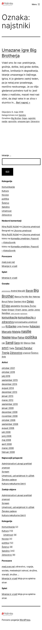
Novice (5, 195)
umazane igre (24, 121)
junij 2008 (6, 436)
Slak (33, 343)
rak (3, 343)
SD (21, 343)
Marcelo (7, 331)
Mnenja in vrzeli (9, 266)
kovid (3, 327)
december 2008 (9, 412)
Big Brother (16, 118)
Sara (17, 342)
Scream (5, 471)
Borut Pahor (7, 301)
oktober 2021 (8, 368)
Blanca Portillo (21, 296)
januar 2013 (7, 396)
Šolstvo (5, 203)
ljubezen (35, 326)
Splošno (22, 115)
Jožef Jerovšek (15, 313)
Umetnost (7, 211)
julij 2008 (6, 432)
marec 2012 (7, 400)
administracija (6, 291)
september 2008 (10, 424)
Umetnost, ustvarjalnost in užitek (18, 475)
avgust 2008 (8, 428)
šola (4, 356)
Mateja (16, 331)
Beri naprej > (23, 102)
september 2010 (10, 404)
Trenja (5, 352)
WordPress (25, 620)
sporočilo (12, 121)
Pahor (21, 337)
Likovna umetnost (31, 226)
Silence (27, 343)
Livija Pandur (23, 326)
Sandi (9, 342)
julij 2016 (6, 376)
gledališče (15, 306)
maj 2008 (6, 440)
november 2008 (10, 416)
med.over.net (8, 262)
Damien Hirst (20, 301)
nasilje (4, 121)
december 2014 (9, 384)
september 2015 (10, 380)
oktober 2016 (8, 372)
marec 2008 (8, 448)
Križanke (11, 326)
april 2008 (7, 444)
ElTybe (6, 305)
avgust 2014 (8, 388)
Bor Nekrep (34, 296)
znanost (27, 353)
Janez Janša (27, 310)
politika (5, 199)
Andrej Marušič (18, 291)
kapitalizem (23, 313)
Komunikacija (8, 187)
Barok (29, 290)
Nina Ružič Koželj (10, 226)
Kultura (5, 191)
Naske (6, 337)
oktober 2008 (8, 420)
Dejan (24, 118)
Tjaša (11, 348)
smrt (5, 348)
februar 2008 (8, 452)
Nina (14, 337)
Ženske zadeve (9, 479)
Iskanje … (6, 155)
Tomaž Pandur (23, 348)
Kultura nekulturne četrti (14, 483)
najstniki (31, 118)
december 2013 (9, 392)
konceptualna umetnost (25, 322)
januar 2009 (8, 408)
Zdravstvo (35, 121)
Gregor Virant (14, 310)
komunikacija (9, 317)
